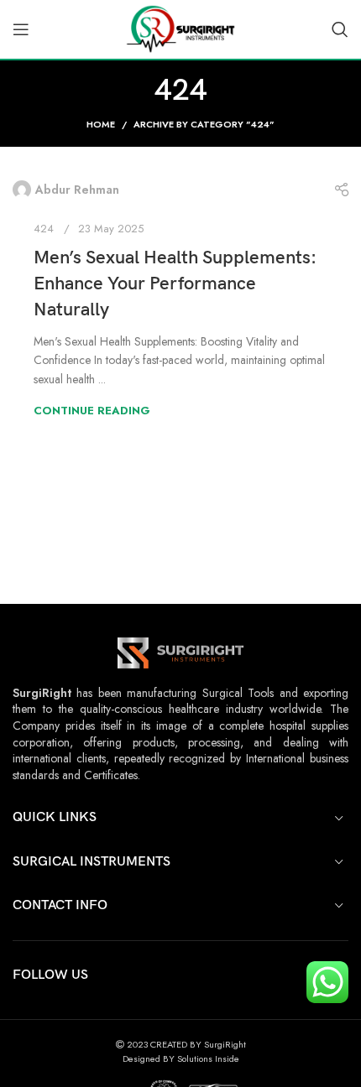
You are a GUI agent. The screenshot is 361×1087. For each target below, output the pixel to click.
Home (100, 124)
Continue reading (92, 411)
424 (44, 229)
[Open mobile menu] (21, 29)
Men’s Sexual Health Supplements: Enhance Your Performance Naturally (175, 284)
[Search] (340, 29)
